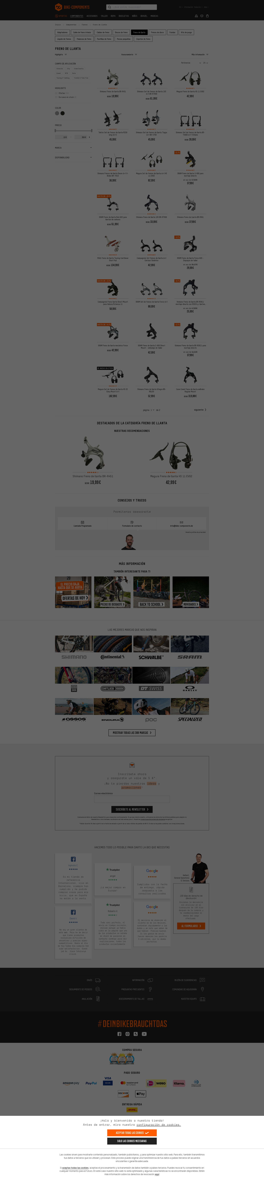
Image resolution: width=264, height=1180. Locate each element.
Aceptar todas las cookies (130, 1133)
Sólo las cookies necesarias (132, 1141)
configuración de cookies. (159, 1124)
